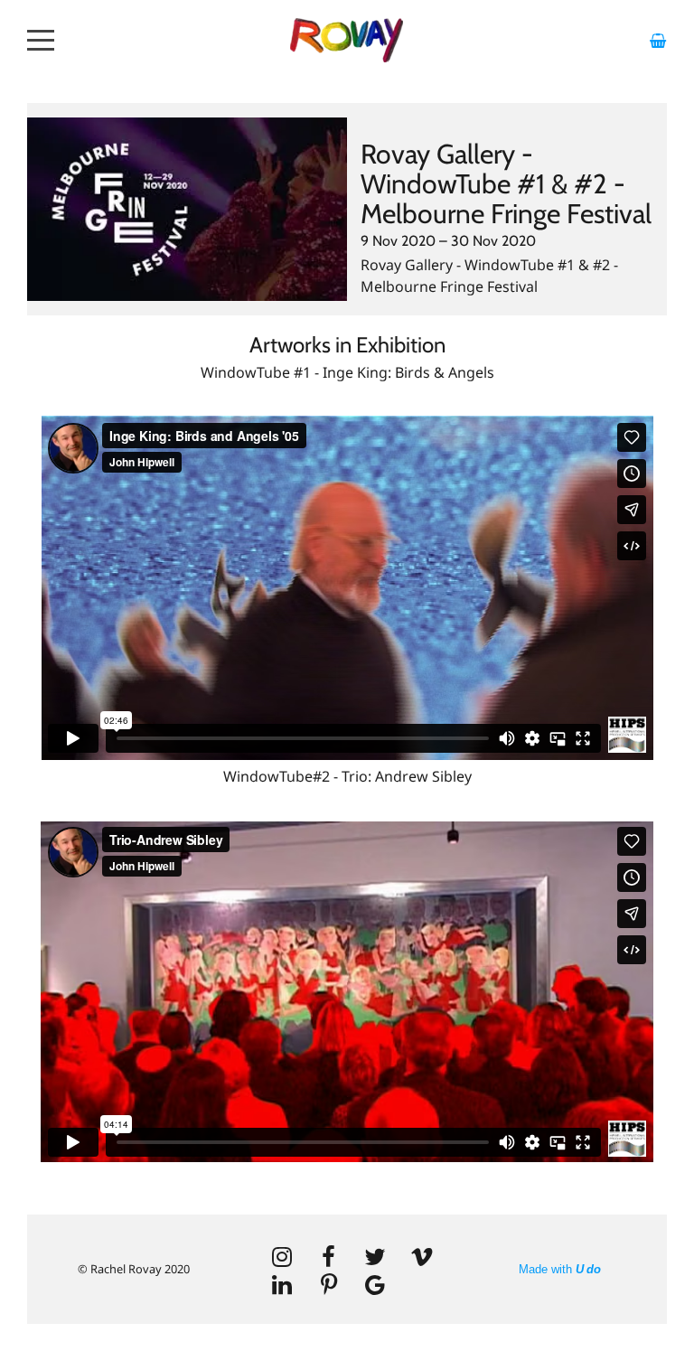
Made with (560, 1269)
